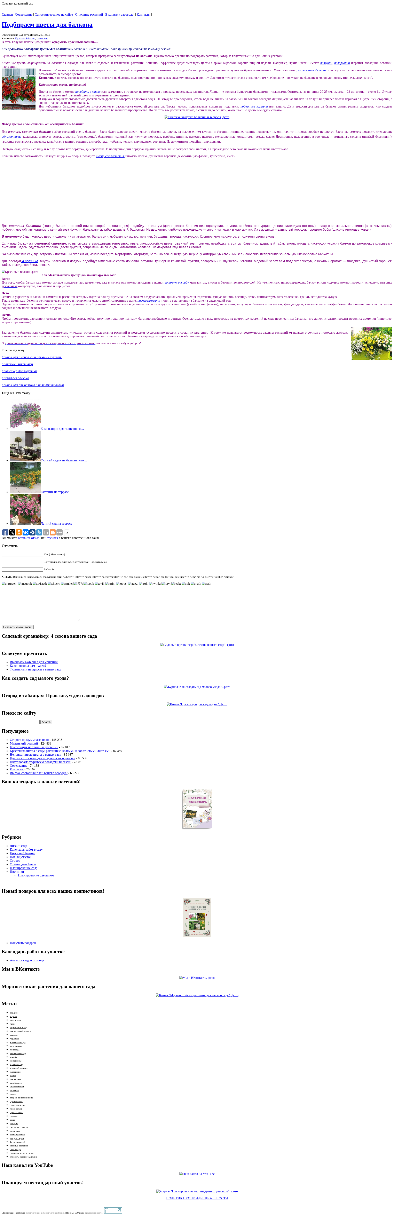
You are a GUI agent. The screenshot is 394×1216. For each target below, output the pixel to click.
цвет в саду (15, 1149)
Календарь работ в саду (26, 849)
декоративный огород (20, 1031)
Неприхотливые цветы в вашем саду (35, 754)
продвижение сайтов (94, 1213)
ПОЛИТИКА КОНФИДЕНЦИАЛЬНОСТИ (197, 1198)
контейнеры (15, 1061)
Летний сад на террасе (56, 523)
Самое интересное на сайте (54, 14)
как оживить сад (18, 1053)
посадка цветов (17, 1105)
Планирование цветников (36, 875)
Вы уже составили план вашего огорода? (39, 773)
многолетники (17, 1087)
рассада (13, 1116)
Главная (7, 14)
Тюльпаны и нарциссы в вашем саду (35, 669)
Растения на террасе (55, 492)
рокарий (14, 1123)
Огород (15, 860)
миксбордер (16, 1083)
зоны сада (14, 1050)
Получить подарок (23, 943)
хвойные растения (19, 1146)
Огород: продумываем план (29, 739)
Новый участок (20, 857)
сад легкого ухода (19, 1127)
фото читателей (17, 1142)
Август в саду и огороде (27, 960)
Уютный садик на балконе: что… (64, 460)
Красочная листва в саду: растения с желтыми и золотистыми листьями (60, 751)
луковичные (15, 1079)
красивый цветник (18, 1068)
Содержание (23, 14)
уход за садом (17, 1138)
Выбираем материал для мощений (34, 662)
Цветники (42, 38)
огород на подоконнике (21, 1098)
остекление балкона (312, 70)
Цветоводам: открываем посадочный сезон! (40, 762)
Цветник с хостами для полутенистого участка (42, 758)
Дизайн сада (18, 846)
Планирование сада (23, 868)
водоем (13, 1016)
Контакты (143, 14)
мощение (14, 1090)
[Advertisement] (32, 194)
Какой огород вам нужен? (28, 665)
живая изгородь (17, 1042)
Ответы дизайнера (23, 864)
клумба (13, 1057)
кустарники (15, 1072)
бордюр (14, 1013)
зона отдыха (16, 1046)
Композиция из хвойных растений (34, 747)
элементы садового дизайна (23, 1157)
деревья (13, 1035)
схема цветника (17, 1135)
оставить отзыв (28, 538)
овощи (13, 1094)
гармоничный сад (18, 1027)
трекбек (52, 538)
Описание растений (89, 14)
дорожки (14, 1039)
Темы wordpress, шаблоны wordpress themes (45, 1213)
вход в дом (15, 1020)
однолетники (16, 1101)
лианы (13, 1075)
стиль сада (15, 1131)
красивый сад (16, 1064)
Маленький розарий (24, 743)
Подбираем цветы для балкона (47, 24)
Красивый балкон (25, 38)
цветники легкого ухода (21, 1153)
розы (12, 1120)
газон (12, 1024)
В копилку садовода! (119, 14)
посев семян (16, 1109)
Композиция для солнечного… (62, 428)
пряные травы (16, 1112)
